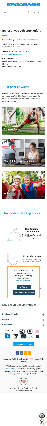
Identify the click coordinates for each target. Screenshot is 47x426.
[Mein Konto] (39, 12)
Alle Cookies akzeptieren (24, 292)
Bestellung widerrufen (23, 344)
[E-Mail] (25, 353)
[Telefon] (29, 353)
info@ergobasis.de (16, 54)
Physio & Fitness (12, 129)
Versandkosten (11, 369)
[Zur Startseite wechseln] (23, 5)
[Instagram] (21, 353)
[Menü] (5, 12)
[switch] (42, 422)
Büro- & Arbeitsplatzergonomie (19, 161)
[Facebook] (17, 353)
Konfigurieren (24, 287)
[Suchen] (28, 12)
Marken (7, 193)
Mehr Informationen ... (24, 281)
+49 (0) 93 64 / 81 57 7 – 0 (19, 51)
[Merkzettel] (34, 12)
